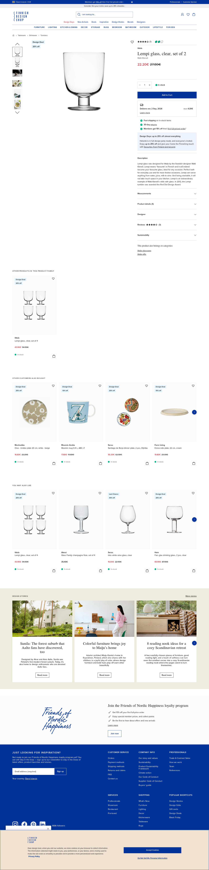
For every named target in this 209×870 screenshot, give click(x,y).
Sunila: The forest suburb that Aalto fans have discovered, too (42, 647)
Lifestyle (158, 27)
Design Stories (118, 22)
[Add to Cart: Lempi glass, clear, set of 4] (54, 356)
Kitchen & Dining (68, 27)
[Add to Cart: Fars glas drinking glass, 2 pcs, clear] (194, 571)
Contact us (113, 778)
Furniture (39, 27)
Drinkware (33, 35)
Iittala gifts (141, 254)
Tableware (22, 35)
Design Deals (175, 813)
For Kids (170, 27)
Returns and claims (116, 770)
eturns (154, 124)
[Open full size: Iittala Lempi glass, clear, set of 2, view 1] (83, 80)
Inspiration (104, 22)
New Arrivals (83, 22)
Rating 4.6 (110, 2)
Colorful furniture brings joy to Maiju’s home (104, 645)
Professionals (114, 801)
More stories (191, 596)
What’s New (144, 801)
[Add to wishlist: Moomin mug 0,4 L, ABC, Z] (100, 385)
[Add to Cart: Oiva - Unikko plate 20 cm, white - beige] (54, 463)
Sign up (60, 771)
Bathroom (130, 27)
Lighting (52, 27)
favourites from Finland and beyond (159, 147)
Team (171, 766)
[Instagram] (15, 824)
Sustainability (145, 762)
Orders (111, 758)
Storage (95, 27)
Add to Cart (167, 95)
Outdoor (145, 27)
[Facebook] (24, 824)
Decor (84, 27)
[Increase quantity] (149, 85)
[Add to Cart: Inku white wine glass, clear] (147, 571)
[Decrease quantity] (139, 85)
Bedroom (117, 27)
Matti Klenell (142, 58)
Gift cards (173, 809)
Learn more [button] (145, 113)
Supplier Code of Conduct (150, 781)
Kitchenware (144, 817)
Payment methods (116, 762)
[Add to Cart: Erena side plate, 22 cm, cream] (194, 463)
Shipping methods (116, 766)
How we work (175, 762)
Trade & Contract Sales (179, 758)
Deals (94, 22)
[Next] (194, 643)
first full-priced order (177, 129)
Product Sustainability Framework (148, 767)
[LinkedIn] (42, 824)
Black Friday (174, 817)
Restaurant (113, 809)
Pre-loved (112, 813)
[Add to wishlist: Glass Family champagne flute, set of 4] (100, 493)
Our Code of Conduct (148, 777)
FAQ (110, 774)
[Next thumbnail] (17, 112)
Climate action (145, 773)
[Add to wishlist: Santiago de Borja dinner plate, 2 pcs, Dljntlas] (146, 385)
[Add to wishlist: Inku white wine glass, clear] (146, 493)
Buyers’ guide (145, 785)
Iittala (139, 48)
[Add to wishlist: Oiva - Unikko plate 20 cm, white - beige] (53, 385)
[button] (182, 14)
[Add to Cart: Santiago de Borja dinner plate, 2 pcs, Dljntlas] (147, 463)
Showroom (113, 805)
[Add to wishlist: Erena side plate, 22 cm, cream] (193, 385)
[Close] (48, 829)
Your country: (18, 779)
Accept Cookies (152, 850)
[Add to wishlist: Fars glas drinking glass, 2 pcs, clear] (193, 493)
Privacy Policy (34, 856)
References (174, 770)
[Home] (13, 35)
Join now (115, 733)
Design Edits (175, 805)
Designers (141, 22)
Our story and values (148, 758)
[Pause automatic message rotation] (132, 2)
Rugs (106, 27)
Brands (131, 22)
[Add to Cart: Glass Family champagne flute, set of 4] (100, 571)
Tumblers (44, 35)
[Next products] (194, 412)
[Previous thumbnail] (17, 44)
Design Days (69, 22)
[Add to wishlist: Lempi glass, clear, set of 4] (53, 278)
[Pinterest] (33, 824)
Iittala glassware (144, 251)
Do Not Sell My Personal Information (152, 858)
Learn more (113, 725)
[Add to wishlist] (132, 42)
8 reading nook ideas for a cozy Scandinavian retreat (166, 645)
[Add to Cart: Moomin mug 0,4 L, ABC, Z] (100, 463)
